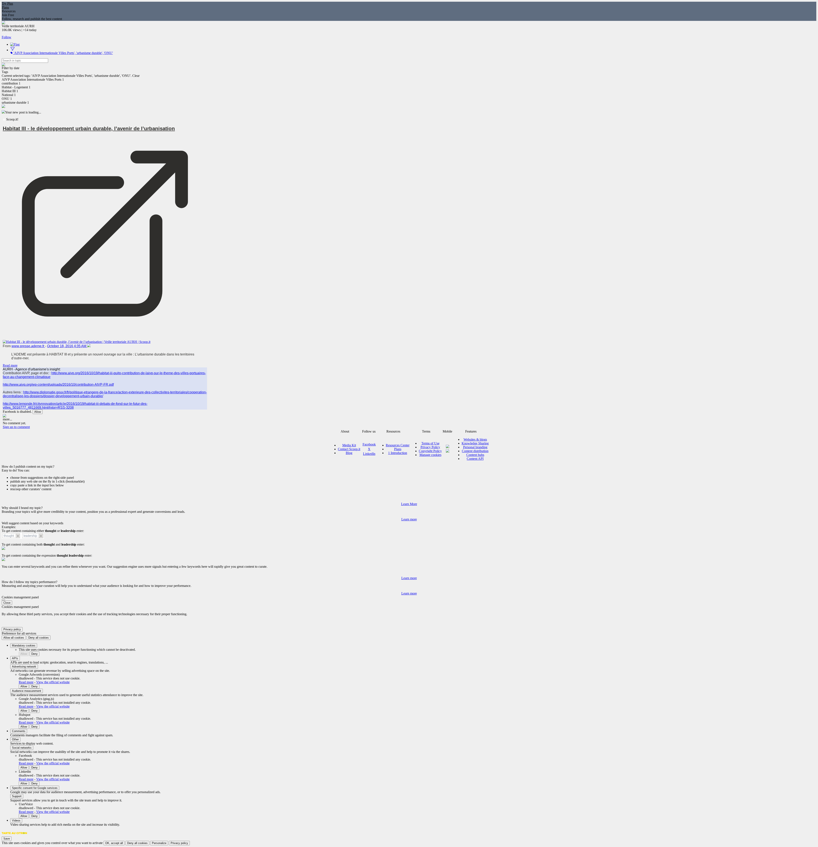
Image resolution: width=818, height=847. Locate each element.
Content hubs (475, 455)
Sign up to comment (16, 427)
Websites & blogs (475, 439)
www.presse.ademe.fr (28, 346)
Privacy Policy (430, 447)
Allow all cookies (13, 637)
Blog (349, 453)
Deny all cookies (38, 637)
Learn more (409, 519)
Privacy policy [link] (12, 629)
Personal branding (475, 447)
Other (15, 739)
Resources (9, 11)
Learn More (409, 504)
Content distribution (475, 451)
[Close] (3, 599)
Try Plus (7, 3)
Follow (6, 37)
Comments (18, 731)
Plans (5, 7)
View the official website (53, 682)
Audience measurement (26, 690)
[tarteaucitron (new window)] (14, 835)
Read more (10, 365)
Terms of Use (430, 443)
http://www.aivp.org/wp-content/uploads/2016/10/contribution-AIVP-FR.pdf (58, 384)
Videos (16, 820)
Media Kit (349, 445)
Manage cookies (430, 455)
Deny (34, 653)
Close (6, 602)
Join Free (8, 15)
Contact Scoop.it (349, 449)
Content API (475, 458)
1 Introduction (397, 453)
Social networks (22, 747)
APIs (15, 658)
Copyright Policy (430, 451)
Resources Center (397, 445)
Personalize (159, 843)
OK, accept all (114, 843)
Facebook (369, 444)
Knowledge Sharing (475, 443)
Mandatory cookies (23, 645)
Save (6, 838)
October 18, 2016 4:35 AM (67, 346)
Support (17, 796)
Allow (37, 411)
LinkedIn (369, 454)
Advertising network (24, 666)
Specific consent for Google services (35, 788)
